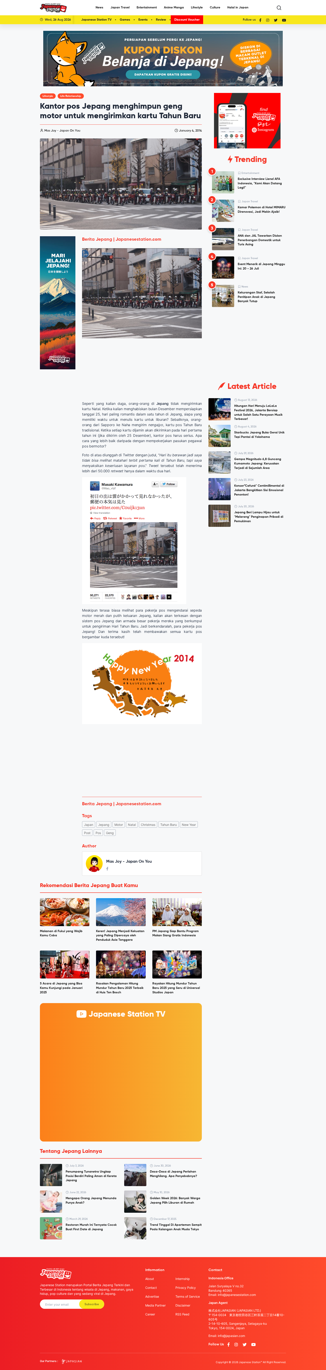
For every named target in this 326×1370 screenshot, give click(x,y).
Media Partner (155, 1305)
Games (125, 19)
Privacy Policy (185, 1287)
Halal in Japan (237, 7)
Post (87, 833)
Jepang (103, 825)
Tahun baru (168, 825)
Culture (215, 7)
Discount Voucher (187, 19)
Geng (110, 833)
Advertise (152, 1296)
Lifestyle (197, 7)
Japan (88, 825)
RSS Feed (182, 1314)
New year (189, 825)
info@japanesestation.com (237, 1295)
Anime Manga (174, 7)
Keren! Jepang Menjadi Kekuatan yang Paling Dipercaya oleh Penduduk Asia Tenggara (120, 935)
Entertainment (147, 7)
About (149, 1279)
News (99, 7)
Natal (132, 825)
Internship (182, 1279)
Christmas (148, 825)
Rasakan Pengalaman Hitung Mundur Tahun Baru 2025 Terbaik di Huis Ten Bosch (119, 988)
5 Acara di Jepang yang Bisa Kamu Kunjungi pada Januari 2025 (61, 988)
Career (150, 1314)
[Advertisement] (142, 760)
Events (143, 19)
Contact (151, 1287)
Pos (98, 833)
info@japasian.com (231, 1336)
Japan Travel (120, 7)
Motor (118, 825)
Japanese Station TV (96, 19)
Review (161, 19)
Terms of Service (187, 1296)
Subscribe (91, 1304)
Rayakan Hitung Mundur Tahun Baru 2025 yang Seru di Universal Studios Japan (176, 988)
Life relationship (70, 96)
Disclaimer (182, 1305)
